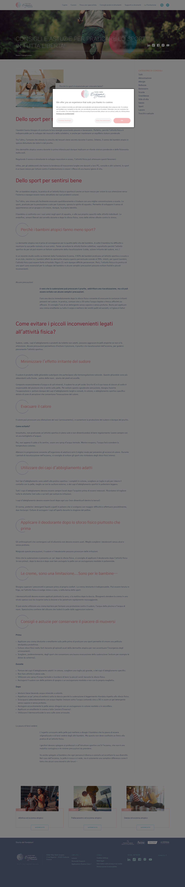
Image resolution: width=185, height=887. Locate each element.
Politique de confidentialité (65, 113)
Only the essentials (103, 120)
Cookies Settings (65, 120)
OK (122, 120)
